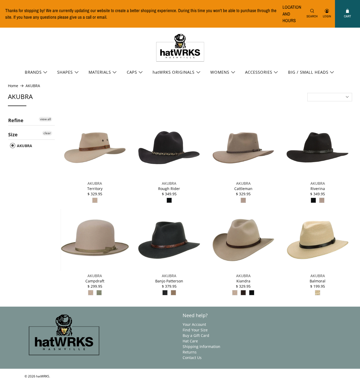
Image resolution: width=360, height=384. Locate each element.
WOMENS (219, 72)
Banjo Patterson (169, 280)
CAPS (132, 72)
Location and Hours (292, 13)
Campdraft (94, 280)
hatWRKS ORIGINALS (173, 72)
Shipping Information (201, 346)
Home (13, 86)
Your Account (194, 324)
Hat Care (190, 340)
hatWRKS (42, 376)
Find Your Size (195, 329)
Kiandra (243, 280)
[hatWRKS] (180, 48)
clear (47, 133)
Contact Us (192, 357)
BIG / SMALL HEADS (308, 72)
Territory (95, 188)
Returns (190, 352)
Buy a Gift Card (196, 335)
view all (45, 119)
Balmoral (317, 280)
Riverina (317, 188)
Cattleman (243, 188)
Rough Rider (169, 188)
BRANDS (33, 72)
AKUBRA (33, 86)
